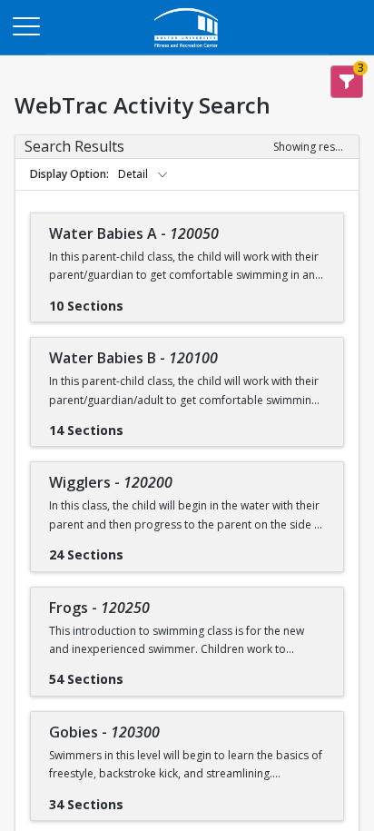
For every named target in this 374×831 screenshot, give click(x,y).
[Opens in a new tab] (187, 49)
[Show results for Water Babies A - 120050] (138, 300)
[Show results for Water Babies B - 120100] (138, 424)
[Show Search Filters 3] (347, 82)
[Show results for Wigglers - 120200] (138, 548)
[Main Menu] (25, 25)
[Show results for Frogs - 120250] (138, 673)
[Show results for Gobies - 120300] (138, 798)
